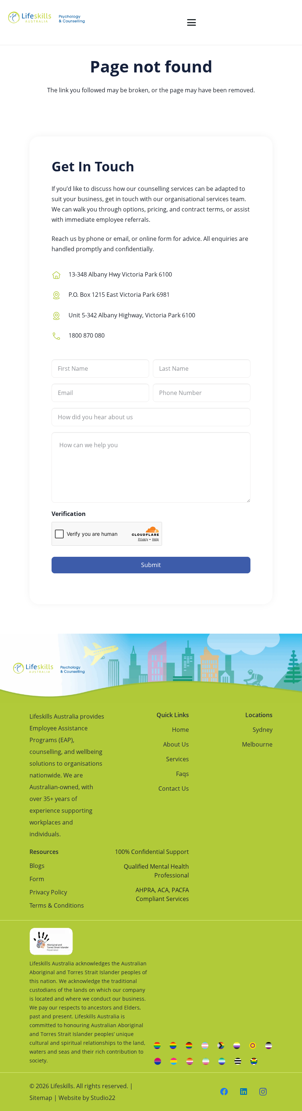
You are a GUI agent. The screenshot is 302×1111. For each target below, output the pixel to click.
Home (180, 730)
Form (36, 879)
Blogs (37, 866)
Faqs (182, 774)
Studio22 (103, 1098)
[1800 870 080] (60, 335)
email (121, 239)
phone (95, 239)
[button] (191, 22)
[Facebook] (224, 1092)
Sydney (263, 730)
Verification (69, 514)
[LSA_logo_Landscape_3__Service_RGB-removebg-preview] (46, 22)
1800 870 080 (87, 335)
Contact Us (173, 788)
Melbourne (257, 744)
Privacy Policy (48, 892)
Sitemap (40, 1098)
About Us (176, 744)
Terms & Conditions (56, 905)
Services (177, 759)
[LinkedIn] (243, 1092)
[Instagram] (263, 1092)
